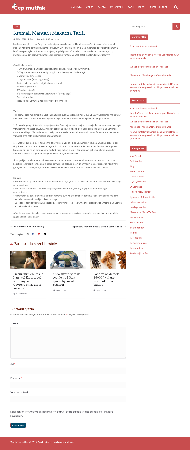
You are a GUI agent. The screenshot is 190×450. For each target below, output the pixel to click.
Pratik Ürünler (158, 7)
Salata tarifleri (137, 227)
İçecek (141, 7)
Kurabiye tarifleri (138, 207)
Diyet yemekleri (138, 181)
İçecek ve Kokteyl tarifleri (143, 197)
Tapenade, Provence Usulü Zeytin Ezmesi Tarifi (96, 226)
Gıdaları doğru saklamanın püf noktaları (149, 66)
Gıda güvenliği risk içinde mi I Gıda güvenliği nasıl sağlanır (66, 279)
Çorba (89, 7)
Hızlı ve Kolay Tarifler (140, 191)
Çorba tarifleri (137, 176)
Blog (17, 27)
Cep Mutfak (35, 39)
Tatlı (131, 7)
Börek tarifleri (137, 171)
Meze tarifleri (137, 217)
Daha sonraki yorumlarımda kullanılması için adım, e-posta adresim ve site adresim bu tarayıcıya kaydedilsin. (61, 414)
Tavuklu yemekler (138, 243)
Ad (12, 364)
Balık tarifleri (136, 161)
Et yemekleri (136, 186)
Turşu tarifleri (137, 248)
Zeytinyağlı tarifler (139, 253)
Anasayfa (76, 7)
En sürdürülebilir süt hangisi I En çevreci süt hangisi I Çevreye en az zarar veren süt (28, 281)
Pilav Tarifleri (136, 222)
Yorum (15, 323)
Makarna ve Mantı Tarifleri (143, 212)
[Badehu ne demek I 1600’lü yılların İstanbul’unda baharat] (108, 252)
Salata (102, 7)
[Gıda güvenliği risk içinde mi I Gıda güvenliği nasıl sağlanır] (68, 252)
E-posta (16, 378)
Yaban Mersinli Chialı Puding (29, 226)
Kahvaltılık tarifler (138, 202)
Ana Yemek (135, 156)
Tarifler (133, 232)
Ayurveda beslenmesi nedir (143, 46)
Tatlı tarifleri (136, 237)
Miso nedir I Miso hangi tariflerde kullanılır (150, 75)
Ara (176, 26)
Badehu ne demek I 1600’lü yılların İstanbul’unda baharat (106, 279)
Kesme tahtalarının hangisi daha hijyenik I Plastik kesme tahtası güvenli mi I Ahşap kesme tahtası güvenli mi (154, 87)
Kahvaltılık (116, 7)
